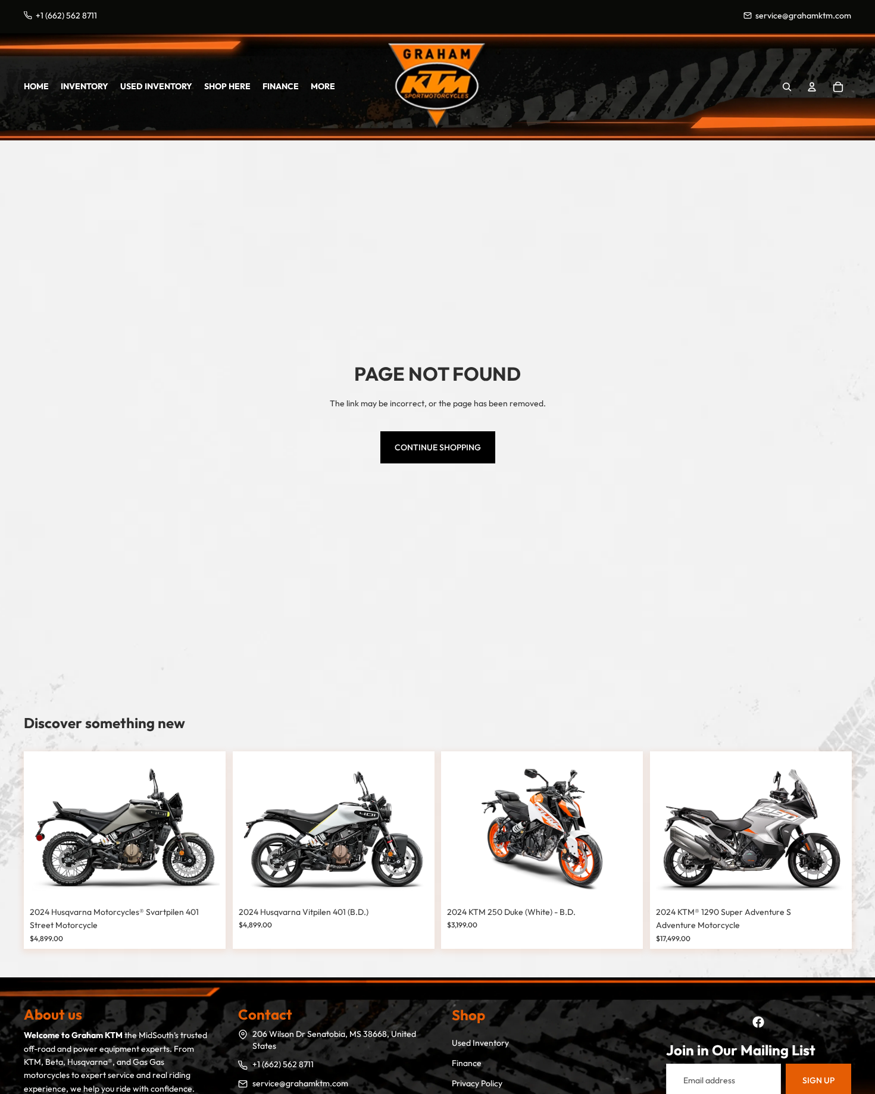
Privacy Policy (477, 1083)
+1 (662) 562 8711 (283, 1064)
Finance (467, 1063)
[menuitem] (323, 86)
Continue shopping (438, 447)
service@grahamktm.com (300, 1083)
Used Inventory (480, 1042)
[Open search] (787, 87)
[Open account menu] (812, 87)
